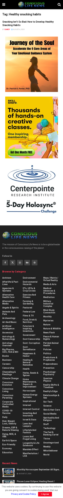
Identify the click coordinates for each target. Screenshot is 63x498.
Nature (46, 324)
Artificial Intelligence (8, 327)
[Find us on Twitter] (12, 262)
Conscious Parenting (7, 396)
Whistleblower (50, 450)
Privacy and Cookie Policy (23, 494)
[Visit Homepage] (31, 5)
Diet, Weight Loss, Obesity (9, 422)
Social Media (49, 414)
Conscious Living (7, 390)
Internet (27, 405)
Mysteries (48, 320)
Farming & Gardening (28, 302)
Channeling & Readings (9, 373)
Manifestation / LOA (31, 454)
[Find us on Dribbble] (34, 262)
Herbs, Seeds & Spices (30, 374)
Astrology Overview (7, 344)
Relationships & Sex (51, 396)
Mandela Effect (30, 449)
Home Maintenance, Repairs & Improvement (30, 383)
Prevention (48, 368)
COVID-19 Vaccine (7, 411)
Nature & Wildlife (52, 328)
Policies (47, 349)
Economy (7, 448)
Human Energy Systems (30, 395)
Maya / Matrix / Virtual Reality (50, 279)
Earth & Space (9, 440)
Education (7, 452)
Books (5, 356)
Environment (29, 278)
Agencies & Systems (8, 289)
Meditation (49, 297)
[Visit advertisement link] (31, 64)
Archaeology (8, 318)
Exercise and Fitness (29, 296)
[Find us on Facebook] (5, 262)
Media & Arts (49, 284)
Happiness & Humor (29, 354)
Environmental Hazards (30, 283)
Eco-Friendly (8, 444)
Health (26, 369)
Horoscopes (29, 390)
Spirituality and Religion (51, 419)
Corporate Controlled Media (7, 404)
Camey (7, 29)
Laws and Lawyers (27, 424)
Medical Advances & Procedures (49, 290)
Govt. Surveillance (29, 348)
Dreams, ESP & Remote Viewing (10, 428)
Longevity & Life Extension (31, 444)
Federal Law (29, 311)
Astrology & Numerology (8, 337)
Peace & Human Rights (51, 337)
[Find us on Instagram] (20, 262)
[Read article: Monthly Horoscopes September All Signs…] (8, 472)
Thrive (46, 438)
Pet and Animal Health (51, 344)
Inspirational (29, 401)
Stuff (46, 424)
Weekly (46, 446)
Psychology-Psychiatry (49, 373)
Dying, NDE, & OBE (9, 435)
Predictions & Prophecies (50, 358)
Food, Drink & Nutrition (30, 320)
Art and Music (9, 322)
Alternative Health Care (8, 296)
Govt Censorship (31, 339)
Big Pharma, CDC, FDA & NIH (10, 350)
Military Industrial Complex (48, 303)
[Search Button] (59, 4)
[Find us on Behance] (27, 262)
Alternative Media (8, 302)
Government (29, 335)
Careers (6, 364)
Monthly (47, 316)
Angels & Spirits (10, 307)
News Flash (49, 332)
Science (47, 406)
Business (7, 360)
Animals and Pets (8, 312)
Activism (6, 278)
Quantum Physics (47, 379)
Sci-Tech (47, 402)
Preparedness (50, 364)
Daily (4, 417)
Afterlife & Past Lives (10, 283)
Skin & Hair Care (51, 410)
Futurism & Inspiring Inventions (28, 328)
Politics (47, 353)
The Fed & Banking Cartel (50, 433)
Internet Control (31, 409)
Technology (49, 428)
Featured (27, 307)
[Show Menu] (3, 4)
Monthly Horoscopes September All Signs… (39, 469)
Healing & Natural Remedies (28, 362)
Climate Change (10, 378)
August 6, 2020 (18, 29)
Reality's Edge (50, 391)
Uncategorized (51, 442)
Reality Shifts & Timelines (51, 386)
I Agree (45, 494)
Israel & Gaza (29, 419)
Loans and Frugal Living (29, 437)
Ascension (7, 332)
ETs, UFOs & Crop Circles (29, 289)
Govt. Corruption (31, 343)
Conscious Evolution (7, 383)
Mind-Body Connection (49, 311)
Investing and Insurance (30, 414)
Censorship (8, 368)
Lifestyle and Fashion (29, 431)
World (46, 454)
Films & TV (28, 315)
